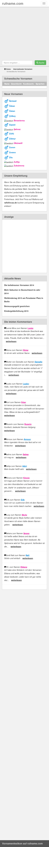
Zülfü (11, 133)
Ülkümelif (18, 143)
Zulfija (17, 162)
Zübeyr (12, 138)
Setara (26, 533)
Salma (25, 454)
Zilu (11, 157)
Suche (41, 62)
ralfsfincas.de (10, 202)
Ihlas (23, 402)
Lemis (30, 328)
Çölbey (12, 116)
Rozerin (27, 424)
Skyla (24, 514)
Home (8, 69)
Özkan (12, 106)
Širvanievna (19, 120)
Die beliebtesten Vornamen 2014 (19, 285)
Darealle (38, 361)
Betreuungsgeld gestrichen (17, 306)
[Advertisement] (24, 34)
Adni (24, 466)
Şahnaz (17, 129)
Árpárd (12, 124)
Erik (22, 499)
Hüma (25, 350)
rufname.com (12, 3)
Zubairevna (19, 165)
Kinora (26, 477)
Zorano (12, 152)
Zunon (12, 147)
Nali (27, 555)
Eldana (24, 567)
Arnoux (27, 439)
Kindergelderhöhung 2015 (16, 311)
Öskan (12, 111)
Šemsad (12, 101)
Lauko (26, 383)
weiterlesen (11, 341)
